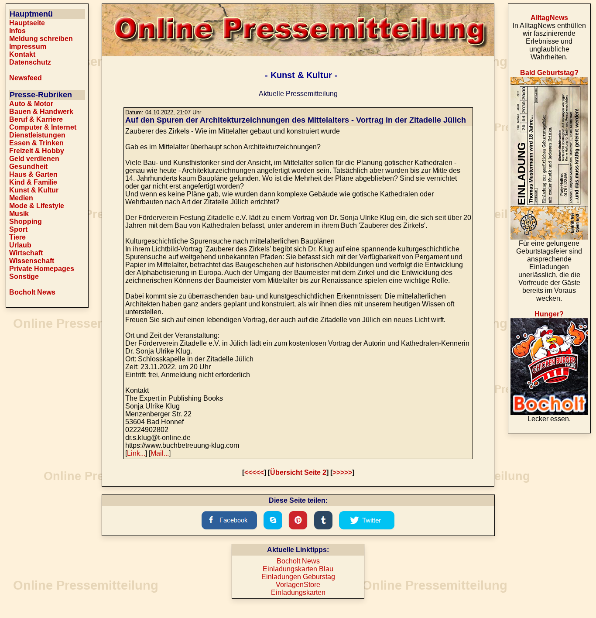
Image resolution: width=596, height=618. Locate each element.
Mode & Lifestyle (36, 205)
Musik (19, 213)
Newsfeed (25, 78)
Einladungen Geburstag (298, 576)
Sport (18, 229)
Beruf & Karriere (36, 119)
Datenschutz (30, 62)
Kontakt (22, 54)
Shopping (25, 221)
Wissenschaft (31, 260)
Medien (21, 198)
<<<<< (254, 472)
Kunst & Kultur (33, 190)
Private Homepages (41, 268)
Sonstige (24, 276)
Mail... (160, 453)
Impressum (27, 46)
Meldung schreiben (41, 38)
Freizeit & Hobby (36, 150)
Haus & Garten (33, 174)
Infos (17, 30)
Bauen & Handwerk (41, 111)
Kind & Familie (33, 182)
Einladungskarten (298, 592)
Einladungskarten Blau (298, 569)
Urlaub (20, 245)
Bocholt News (32, 292)
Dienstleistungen (37, 135)
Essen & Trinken (36, 143)
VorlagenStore (298, 584)
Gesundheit (28, 166)
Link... (136, 453)
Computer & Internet (42, 127)
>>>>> (342, 472)
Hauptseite (27, 23)
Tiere (17, 237)
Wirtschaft (26, 253)
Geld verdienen (34, 158)
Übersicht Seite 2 (298, 472)
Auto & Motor (31, 103)
